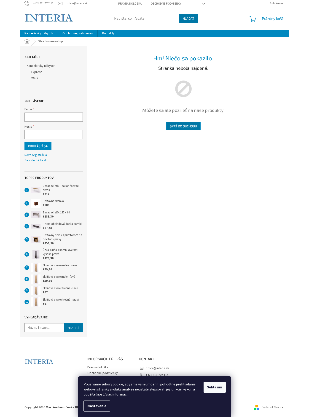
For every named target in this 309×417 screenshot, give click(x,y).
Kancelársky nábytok (41, 66)
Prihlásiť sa (38, 146)
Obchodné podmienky (166, 4)
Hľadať (188, 18)
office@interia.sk (157, 368)
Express (36, 72)
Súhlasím (214, 387)
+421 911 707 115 (157, 375)
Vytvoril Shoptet (274, 407)
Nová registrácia (35, 155)
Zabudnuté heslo (36, 160)
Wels (34, 78)
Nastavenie (96, 406)
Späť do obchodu (183, 126)
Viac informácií (116, 394)
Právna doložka (130, 4)
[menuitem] (39, 33)
